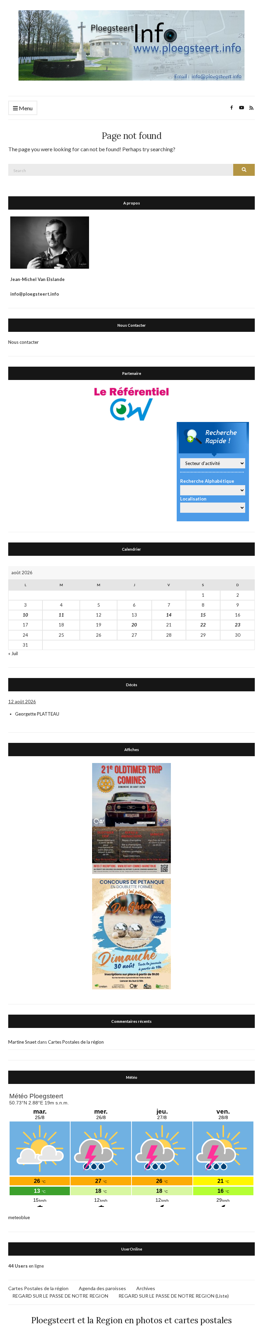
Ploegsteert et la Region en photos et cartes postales (131, 1320)
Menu (25, 108)
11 (61, 615)
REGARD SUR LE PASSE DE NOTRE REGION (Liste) (173, 1296)
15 (203, 615)
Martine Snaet (22, 1042)
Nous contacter (23, 342)
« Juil (13, 653)
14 (169, 615)
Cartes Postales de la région (76, 1042)
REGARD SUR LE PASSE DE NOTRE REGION (60, 1296)
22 (203, 624)
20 (134, 624)
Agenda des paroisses (102, 1288)
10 (25, 615)
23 (237, 624)
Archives (145, 1288)
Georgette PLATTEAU (37, 714)
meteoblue (19, 1217)
